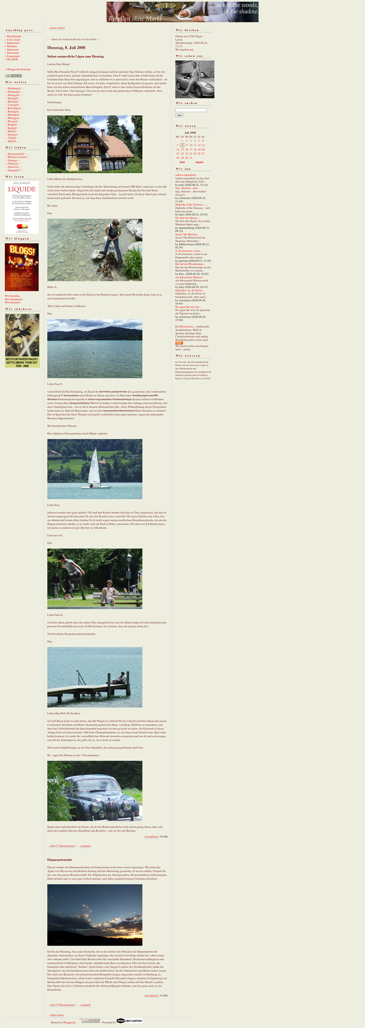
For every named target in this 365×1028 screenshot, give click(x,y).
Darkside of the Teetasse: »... (191, 204)
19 (199, 149)
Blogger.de (69, 1022)
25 (195, 153)
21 (177, 153)
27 (203, 153)
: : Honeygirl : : (13, 95)
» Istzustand (12, 53)
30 (186, 158)
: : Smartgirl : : (13, 98)
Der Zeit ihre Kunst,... (187, 218)
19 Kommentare (65, 1005)
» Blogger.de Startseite (18, 69)
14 (177, 149)
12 (199, 145)
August (199, 162)
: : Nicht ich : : (13, 167)
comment (85, 846)
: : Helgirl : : (12, 141)
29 (182, 158)
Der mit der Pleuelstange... (190, 264)
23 (186, 153)
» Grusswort (11, 49)
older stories (57, 1015)
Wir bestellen (12, 296)
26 (199, 153)
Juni (182, 162)
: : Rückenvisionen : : (17, 157)
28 (177, 158)
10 (190, 145)
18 (195, 149)
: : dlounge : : (12, 160)
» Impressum (12, 43)
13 (203, 145)
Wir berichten (12, 302)
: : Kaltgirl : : (12, 128)
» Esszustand (12, 56)
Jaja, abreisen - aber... (187, 188)
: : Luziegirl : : (13, 105)
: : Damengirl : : (14, 91)
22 (182, 153)
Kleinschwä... (187, 326)
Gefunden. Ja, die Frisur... (189, 290)
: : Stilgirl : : (12, 131)
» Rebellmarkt (13, 36)
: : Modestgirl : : (14, 88)
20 (203, 149)
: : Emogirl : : (12, 134)
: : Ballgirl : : (12, 124)
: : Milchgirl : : (13, 118)
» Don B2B (11, 59)
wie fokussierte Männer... (189, 277)
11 (195, 145)
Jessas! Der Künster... (187, 234)
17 (190, 149)
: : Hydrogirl (12, 114)
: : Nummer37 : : (14, 170)
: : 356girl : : (12, 138)
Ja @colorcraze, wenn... (188, 251)
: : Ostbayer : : (13, 163)
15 (182, 149)
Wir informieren (14, 299)
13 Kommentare (65, 846)
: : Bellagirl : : (13, 101)
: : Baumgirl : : (13, 111)
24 (190, 153)
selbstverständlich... (186, 175)
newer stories (57, 28)
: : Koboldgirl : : (14, 108)
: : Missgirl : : (12, 121)
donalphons (151, 836)
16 (186, 149)
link (52, 846)
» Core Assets (12, 39)
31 (190, 158)
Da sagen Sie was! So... (188, 307)
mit (191, 49)
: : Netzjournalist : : (16, 154)
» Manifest (11, 46)
